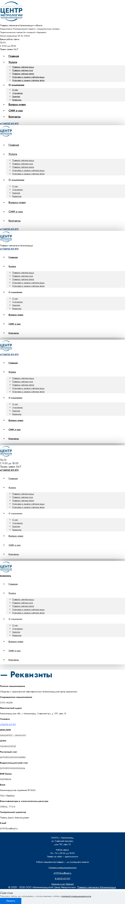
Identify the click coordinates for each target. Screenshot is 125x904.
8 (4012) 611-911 (62, 878)
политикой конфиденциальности (76, 896)
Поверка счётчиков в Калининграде (96, 887)
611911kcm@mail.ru (62, 873)
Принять (10, 901)
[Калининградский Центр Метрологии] (11, 22)
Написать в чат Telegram (62, 884)
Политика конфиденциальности (62, 867)
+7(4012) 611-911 (8, 724)
